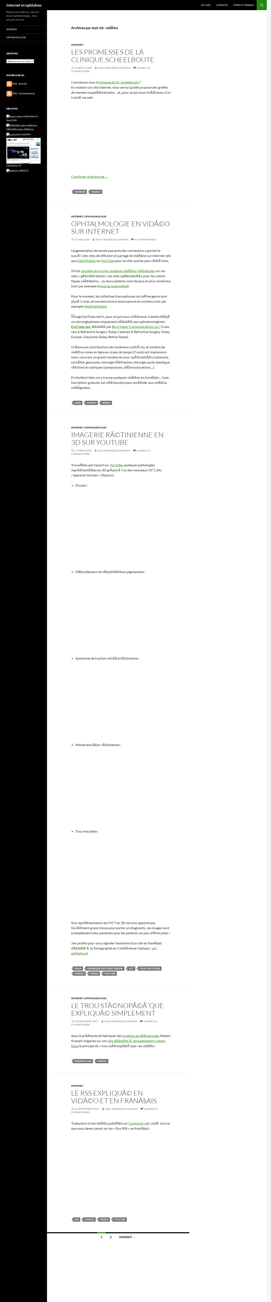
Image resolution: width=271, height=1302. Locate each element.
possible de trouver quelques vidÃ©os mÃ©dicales (118, 271)
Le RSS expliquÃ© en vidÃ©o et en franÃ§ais (114, 1097)
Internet (77, 44)
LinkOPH (25, 134)
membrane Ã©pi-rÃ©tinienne (105, 968)
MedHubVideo (95, 306)
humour (80, 191)
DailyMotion (87, 261)
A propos (222, 5)
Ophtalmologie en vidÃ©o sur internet (120, 227)
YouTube (107, 261)
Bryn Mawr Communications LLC (136, 327)
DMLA (78, 968)
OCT (131, 968)
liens (78, 402)
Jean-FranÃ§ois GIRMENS (114, 67)
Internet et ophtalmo (23, 5)
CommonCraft (139, 1123)
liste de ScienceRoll (114, 286)
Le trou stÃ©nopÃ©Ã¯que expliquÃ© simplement (117, 1009)
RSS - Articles (19, 83)
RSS (77, 1219)
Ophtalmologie (95, 216)
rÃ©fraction (83, 1061)
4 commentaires (145, 239)
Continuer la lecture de (89, 176)
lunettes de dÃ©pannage (141, 1036)
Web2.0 (106, 402)
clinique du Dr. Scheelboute (119, 82)
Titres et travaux (243, 5)
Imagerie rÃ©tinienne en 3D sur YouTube (117, 438)
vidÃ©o (96, 191)
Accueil (206, 5)
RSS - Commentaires (23, 93)
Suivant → (127, 1237)
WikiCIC (24, 170)
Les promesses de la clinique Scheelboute (112, 56)
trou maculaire (150, 968)
